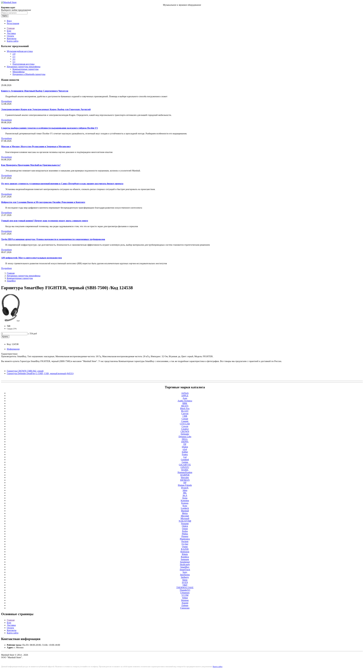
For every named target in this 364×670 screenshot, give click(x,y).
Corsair (185, 418)
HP (184, 482)
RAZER (185, 549)
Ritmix (185, 554)
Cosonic (185, 421)
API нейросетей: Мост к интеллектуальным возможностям (31, 258)
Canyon (184, 413)
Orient (185, 528)
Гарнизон (185, 608)
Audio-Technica (185, 401)
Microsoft (185, 518)
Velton (185, 598)
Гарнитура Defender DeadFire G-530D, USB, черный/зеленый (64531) (40, 373)
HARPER (185, 475)
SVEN (185, 582)
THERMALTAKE (185, 587)
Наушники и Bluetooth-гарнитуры (29, 74)
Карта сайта (12, 41)
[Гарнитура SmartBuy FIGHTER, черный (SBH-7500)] (10, 321)
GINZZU (185, 467)
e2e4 (185, 449)
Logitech (185, 508)
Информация (13, 349)
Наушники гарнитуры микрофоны (23, 66)
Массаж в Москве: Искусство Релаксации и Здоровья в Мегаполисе (36, 146)
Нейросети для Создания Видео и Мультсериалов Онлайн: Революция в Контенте (43, 202)
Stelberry (185, 577)
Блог (9, 31)
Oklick (185, 526)
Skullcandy (185, 564)
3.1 (14, 59)
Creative (185, 429)
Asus (185, 398)
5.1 (14, 61)
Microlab (185, 516)
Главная (11, 28)
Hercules (185, 477)
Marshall (185, 511)
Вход (9, 21)
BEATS (184, 406)
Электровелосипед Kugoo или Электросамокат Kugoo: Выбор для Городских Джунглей (46, 109)
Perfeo (185, 531)
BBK (184, 403)
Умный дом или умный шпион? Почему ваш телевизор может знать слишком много (44, 220)
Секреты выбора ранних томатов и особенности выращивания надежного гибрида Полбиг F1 (49, 128)
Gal (185, 457)
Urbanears (185, 592)
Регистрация (13, 23)
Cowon (185, 426)
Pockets (184, 541)
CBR (185, 416)
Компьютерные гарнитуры (26, 69)
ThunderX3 (185, 590)
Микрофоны (19, 71)
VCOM (184, 595)
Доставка (11, 33)
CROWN (185, 431)
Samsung (185, 559)
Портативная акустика (23, 64)
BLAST (185, 411)
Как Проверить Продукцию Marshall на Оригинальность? (31, 165)
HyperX (185, 488)
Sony (185, 572)
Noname (185, 523)
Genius (185, 462)
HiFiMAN (185, 480)
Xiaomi (185, 603)
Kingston (185, 500)
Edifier (185, 452)
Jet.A (185, 495)
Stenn (184, 580)
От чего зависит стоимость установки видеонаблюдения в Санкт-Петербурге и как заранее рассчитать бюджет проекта (62, 183)
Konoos (184, 503)
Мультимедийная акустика (20, 51)
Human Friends (185, 485)
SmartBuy (11, 281)
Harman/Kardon (185, 472)
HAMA (184, 470)
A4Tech (185, 393)
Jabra (185, 490)
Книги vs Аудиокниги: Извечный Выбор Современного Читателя (34, 91)
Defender (185, 434)
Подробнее (6, 101)
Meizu (185, 513)
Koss (185, 505)
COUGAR (185, 424)
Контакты (11, 38)
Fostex (185, 454)
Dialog (185, 447)
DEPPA (185, 441)
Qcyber (185, 544)
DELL (185, 439)
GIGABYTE (185, 464)
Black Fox (185, 408)
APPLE (184, 395)
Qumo (185, 546)
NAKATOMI (185, 521)
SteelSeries (185, 574)
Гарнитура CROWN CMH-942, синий (25, 371)
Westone (185, 600)
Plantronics (185, 539)
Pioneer (184, 536)
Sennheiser (185, 562)
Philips (185, 534)
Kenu (184, 498)
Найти (4, 16)
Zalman (184, 605)
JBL (185, 493)
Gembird (185, 459)
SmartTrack (185, 569)
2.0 (14, 54)
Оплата (10, 36)
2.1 (14, 56)
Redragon (184, 551)
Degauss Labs (185, 436)
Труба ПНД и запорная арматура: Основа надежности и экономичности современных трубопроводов (53, 239)
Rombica (185, 557)
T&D (184, 585)
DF (184, 444)
